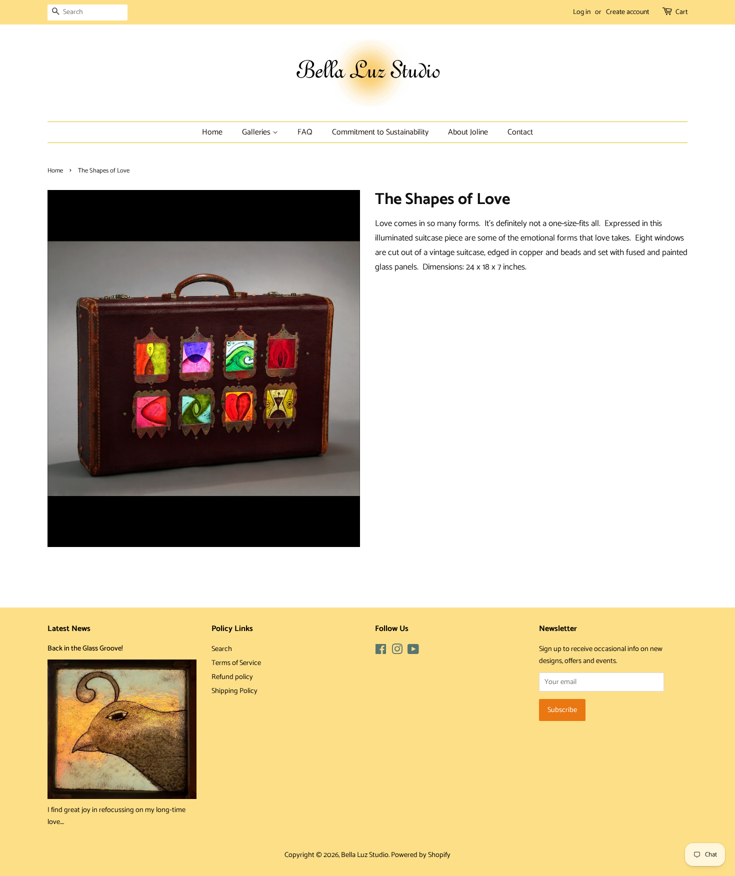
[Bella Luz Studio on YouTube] (413, 652)
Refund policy (232, 677)
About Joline (468, 132)
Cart (682, 12)
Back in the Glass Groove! (85, 648)
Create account (627, 12)
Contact (520, 132)
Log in (581, 12)
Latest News (69, 629)
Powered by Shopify (420, 855)
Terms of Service (236, 663)
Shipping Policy (235, 691)
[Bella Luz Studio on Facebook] (380, 652)
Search (222, 649)
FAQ (305, 132)
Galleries (257, 132)
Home (212, 132)
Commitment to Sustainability (380, 132)
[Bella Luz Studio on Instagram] (397, 652)
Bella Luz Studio (364, 855)
